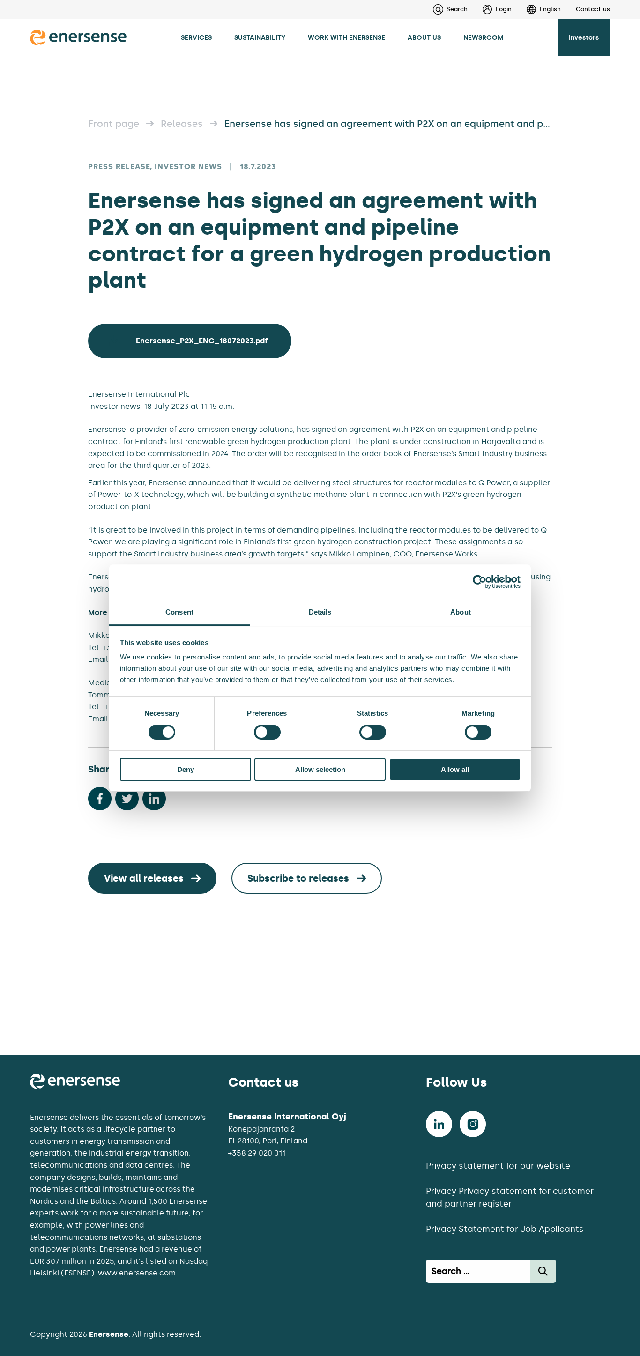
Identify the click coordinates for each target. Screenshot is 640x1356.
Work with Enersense (346, 37)
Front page (113, 123)
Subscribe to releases (298, 878)
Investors (584, 37)
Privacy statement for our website (498, 1166)
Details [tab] (320, 612)
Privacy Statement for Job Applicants (505, 1229)
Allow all (455, 769)
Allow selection (320, 769)
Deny (185, 769)
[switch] (267, 732)
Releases (182, 123)
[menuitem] (490, 9)
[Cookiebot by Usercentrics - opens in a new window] (480, 582)
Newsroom (483, 37)
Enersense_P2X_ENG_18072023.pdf (202, 340)
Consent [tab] (179, 612)
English (550, 9)
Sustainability (259, 37)
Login (504, 9)
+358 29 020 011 (256, 1153)
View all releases (144, 878)
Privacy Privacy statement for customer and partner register (510, 1197)
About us (424, 37)
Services (196, 37)
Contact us (593, 9)
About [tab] (460, 612)
